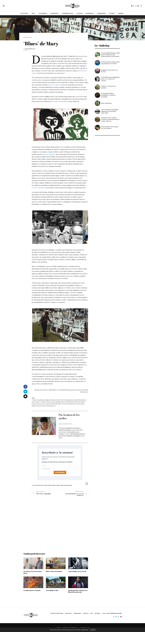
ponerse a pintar (54, 85)
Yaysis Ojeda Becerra (30, 48)
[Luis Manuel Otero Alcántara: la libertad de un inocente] (78, 582)
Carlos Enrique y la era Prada (77, 571)
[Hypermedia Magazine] (72, 6)
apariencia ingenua (49, 154)
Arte (33, 13)
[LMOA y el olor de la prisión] (56, 563)
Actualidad (24, 13)
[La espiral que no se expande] (33, 582)
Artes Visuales (48, 485)
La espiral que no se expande (32, 590)
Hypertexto (54, 13)
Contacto (86, 613)
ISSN (91, 613)
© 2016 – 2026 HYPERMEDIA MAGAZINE (112, 613)
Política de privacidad (56, 613)
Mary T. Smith (56, 485)
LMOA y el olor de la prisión (54, 571)
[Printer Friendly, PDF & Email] (87, 483)
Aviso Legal (68, 613)
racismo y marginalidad (60, 101)
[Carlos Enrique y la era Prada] (78, 563)
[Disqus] (55, 524)
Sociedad (80, 13)
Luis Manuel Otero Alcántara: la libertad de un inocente (77, 591)
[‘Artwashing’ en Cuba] (56, 582)
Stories (111, 13)
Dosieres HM (89, 13)
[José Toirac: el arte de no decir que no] (33, 563)
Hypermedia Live (67, 13)
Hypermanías (101, 13)
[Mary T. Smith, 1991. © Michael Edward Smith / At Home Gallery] (57, 243)
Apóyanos (97, 613)
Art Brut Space (27, 37)
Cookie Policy (84, 629)
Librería (120, 13)
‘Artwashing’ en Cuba (52, 590)
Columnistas (42, 13)
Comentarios (77, 613)
